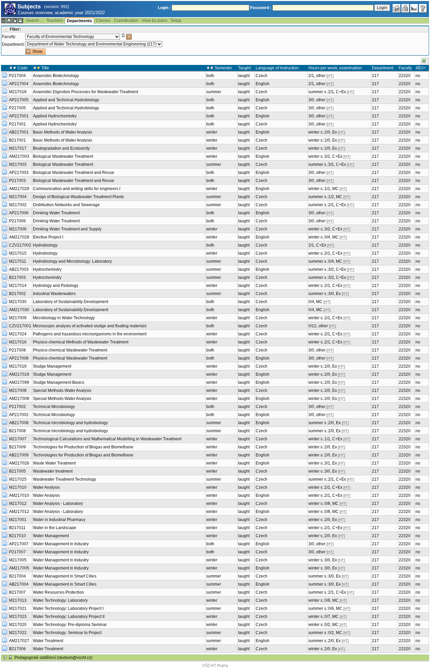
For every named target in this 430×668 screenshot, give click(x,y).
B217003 (17, 277)
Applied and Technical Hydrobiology (66, 100)
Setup (176, 20)
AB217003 (19, 269)
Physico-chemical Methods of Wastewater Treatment (80, 342)
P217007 (17, 552)
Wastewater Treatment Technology (64, 479)
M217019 (18, 366)
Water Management (51, 535)
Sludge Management (52, 366)
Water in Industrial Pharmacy (59, 519)
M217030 (18, 301)
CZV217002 (20, 245)
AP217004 (19, 83)
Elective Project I (48, 237)
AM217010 (19, 495)
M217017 (18, 148)
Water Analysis (46, 487)
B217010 (17, 535)
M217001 (18, 519)
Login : (164, 7)
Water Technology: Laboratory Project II (68, 616)
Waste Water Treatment (54, 463)
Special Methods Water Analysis (62, 390)
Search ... (34, 20)
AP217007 (19, 544)
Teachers (54, 20)
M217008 (18, 390)
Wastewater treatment (53, 471)
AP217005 (19, 100)
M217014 (18, 285)
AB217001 (19, 132)
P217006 (17, 221)
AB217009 (19, 455)
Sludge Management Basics (58, 382)
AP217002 (19, 414)
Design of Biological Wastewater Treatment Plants (78, 196)
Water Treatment (48, 640)
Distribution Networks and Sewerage (66, 204)
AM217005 (19, 568)
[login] (405, 8)
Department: (13, 44)
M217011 (17, 261)
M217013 (18, 600)
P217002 (17, 406)
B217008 (17, 431)
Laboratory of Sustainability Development (70, 301)
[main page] (396, 8)
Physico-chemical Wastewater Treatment (70, 350)
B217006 (17, 648)
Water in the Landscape (54, 527)
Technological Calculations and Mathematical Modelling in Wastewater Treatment (107, 439)
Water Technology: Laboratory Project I (68, 608)
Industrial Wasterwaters (54, 293)
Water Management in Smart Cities (64, 576)
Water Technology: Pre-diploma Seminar (70, 624)
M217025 (18, 479)
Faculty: (9, 36)
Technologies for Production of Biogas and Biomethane (83, 447)
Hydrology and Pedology (55, 285)
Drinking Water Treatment (56, 213)
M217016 (18, 342)
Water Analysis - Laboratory (58, 503)
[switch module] (14, 20)
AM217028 (19, 237)
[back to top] (5, 657)
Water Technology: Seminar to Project (67, 632)
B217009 (17, 447)
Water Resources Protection (58, 592)
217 (375, 75)
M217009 (18, 318)
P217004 (17, 75)
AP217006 (19, 213)
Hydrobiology (45, 245)
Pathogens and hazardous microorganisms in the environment (89, 334)
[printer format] (20, 20)
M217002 (18, 204)
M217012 (18, 503)
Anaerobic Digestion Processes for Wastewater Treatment (85, 91)
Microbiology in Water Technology (64, 318)
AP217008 (19, 358)
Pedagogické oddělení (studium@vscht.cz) (53, 657)
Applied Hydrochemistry (55, 116)
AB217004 (19, 584)
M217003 (18, 164)
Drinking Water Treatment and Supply (67, 229)
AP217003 (19, 172)
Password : (260, 7)
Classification (126, 20)
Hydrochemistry (47, 269)
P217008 (17, 350)
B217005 (17, 471)
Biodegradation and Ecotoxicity (61, 148)
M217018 (18, 91)
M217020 (18, 624)
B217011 (17, 527)
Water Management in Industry (61, 544)
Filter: (15, 29)
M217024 (18, 334)
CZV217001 (20, 326)
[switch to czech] (414, 8)
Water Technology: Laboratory (60, 600)
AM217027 (19, 640)
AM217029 (19, 188)
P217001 (17, 124)
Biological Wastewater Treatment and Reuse (73, 172)
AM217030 (19, 309)
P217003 (17, 180)
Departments (79, 20)
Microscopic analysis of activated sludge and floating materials (89, 326)
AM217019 (19, 374)
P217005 (17, 108)
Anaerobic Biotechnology (56, 75)
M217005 (18, 560)
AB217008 (19, 422)
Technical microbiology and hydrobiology (70, 422)
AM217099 (19, 382)
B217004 (17, 576)
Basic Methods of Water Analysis (62, 132)
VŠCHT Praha (215, 665)
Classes (103, 20)
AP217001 (19, 116)
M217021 (18, 608)
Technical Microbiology (54, 406)
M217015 (18, 253)
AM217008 (19, 398)
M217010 (18, 487)
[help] (423, 8)
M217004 (18, 196)
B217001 (17, 140)
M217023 (18, 616)
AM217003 (19, 156)
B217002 (17, 293)
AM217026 (19, 463)
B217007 (17, 592)
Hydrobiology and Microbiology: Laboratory (72, 261)
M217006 (18, 229)
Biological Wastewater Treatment (63, 156)
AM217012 (19, 511)
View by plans (154, 20)
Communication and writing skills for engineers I (76, 188)
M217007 (18, 439)
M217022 (18, 632)
